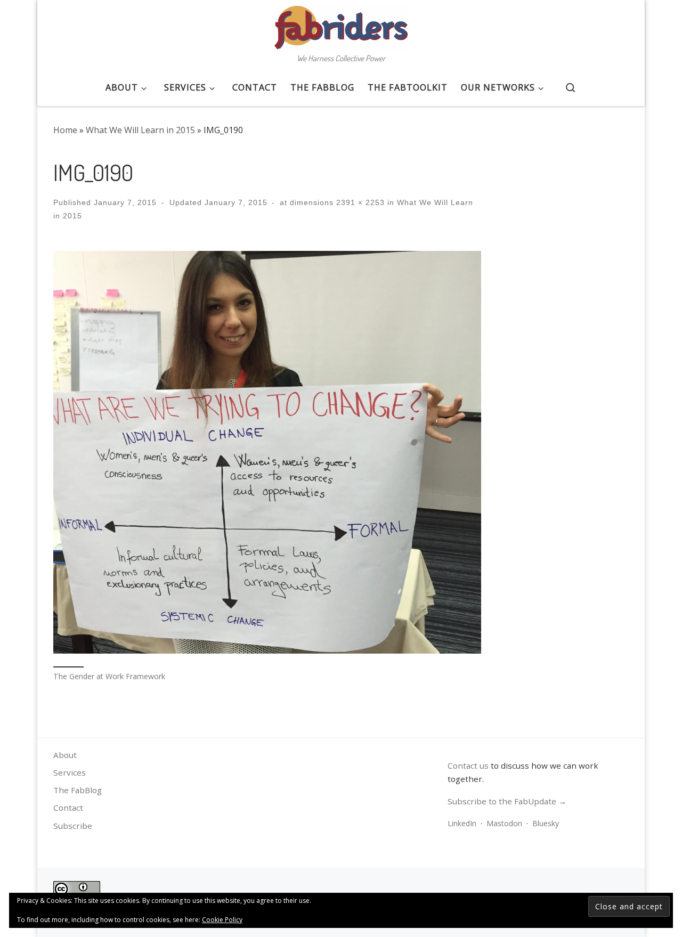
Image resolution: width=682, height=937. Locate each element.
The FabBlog (77, 790)
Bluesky (545, 823)
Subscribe (72, 825)
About (65, 754)
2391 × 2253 (359, 202)
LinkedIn (462, 823)
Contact (68, 807)
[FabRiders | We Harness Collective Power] (341, 24)
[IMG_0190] (267, 452)
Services (69, 772)
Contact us (468, 765)
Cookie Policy (222, 919)
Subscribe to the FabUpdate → (507, 801)
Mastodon (504, 823)
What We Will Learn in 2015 (140, 130)
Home (65, 130)
